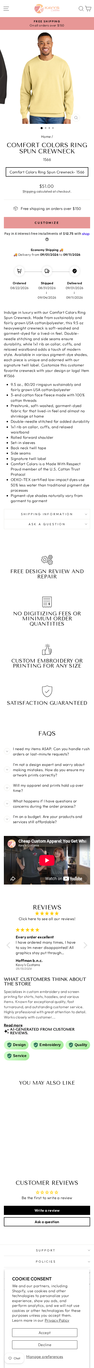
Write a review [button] (47, 1210)
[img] (47, 913)
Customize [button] (47, 223)
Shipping (29, 191)
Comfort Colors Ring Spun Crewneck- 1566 (47, 172)
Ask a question (47, 524)
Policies (46, 1261)
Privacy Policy (57, 1320)
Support (46, 1250)
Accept (45, 1332)
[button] (9, 945)
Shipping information (47, 514)
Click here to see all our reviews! (47, 918)
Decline (44, 1344)
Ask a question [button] (47, 1221)
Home (46, 136)
